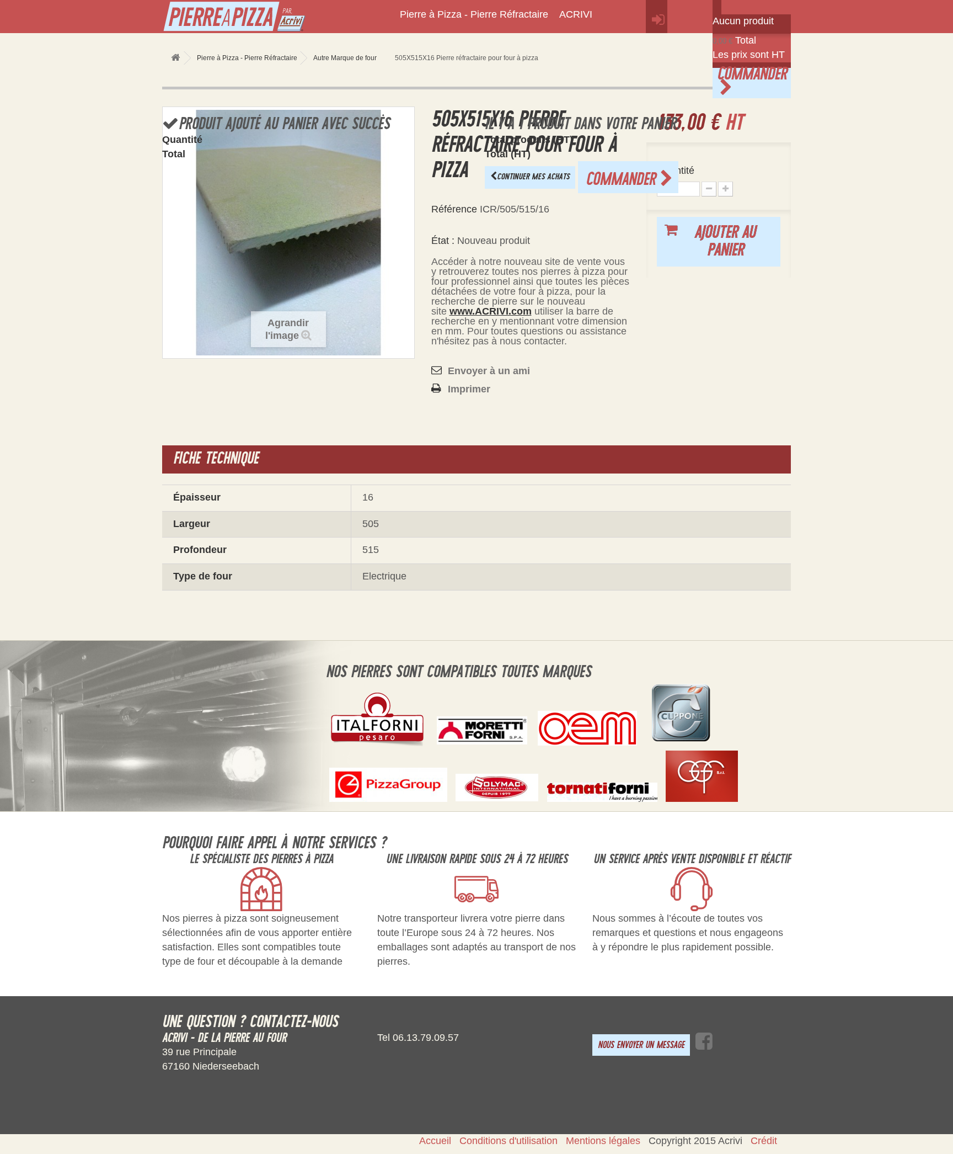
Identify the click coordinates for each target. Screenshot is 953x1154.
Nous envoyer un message (641, 1045)
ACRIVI (575, 14)
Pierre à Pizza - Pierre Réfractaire (474, 14)
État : (442, 240)
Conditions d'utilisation (508, 1140)
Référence (454, 209)
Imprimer (469, 389)
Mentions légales (603, 1140)
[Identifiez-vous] (656, 16)
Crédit (764, 1140)
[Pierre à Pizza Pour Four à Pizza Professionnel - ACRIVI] (261, 19)
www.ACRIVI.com (490, 311)
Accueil (435, 1140)
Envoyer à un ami (489, 370)
